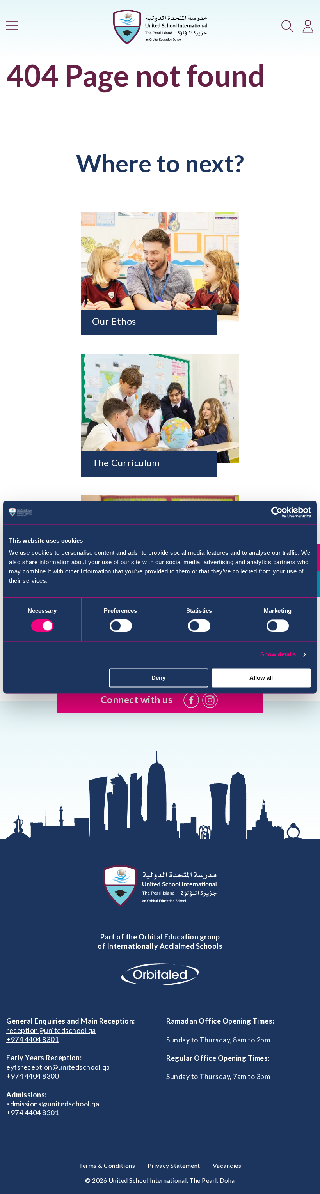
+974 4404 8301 (32, 1039)
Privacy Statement (174, 1165)
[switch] (121, 626)
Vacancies (227, 1165)
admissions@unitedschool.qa (52, 1103)
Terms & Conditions (107, 1165)
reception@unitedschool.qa (51, 1030)
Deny (158, 677)
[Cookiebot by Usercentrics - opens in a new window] (277, 512)
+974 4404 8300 (32, 1076)
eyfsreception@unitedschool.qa (58, 1067)
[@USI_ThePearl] (210, 700)
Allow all (261, 677)
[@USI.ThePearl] (191, 700)
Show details (278, 654)
